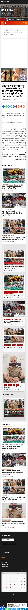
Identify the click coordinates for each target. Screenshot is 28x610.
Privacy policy (6, 552)
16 (24, 581)
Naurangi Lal (5, 99)
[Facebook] (3, 105)
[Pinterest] (16, 105)
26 (10, 587)
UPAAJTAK (8, 10)
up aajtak (12, 190)
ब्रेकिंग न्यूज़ (15, 184)
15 (21, 581)
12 (10, 581)
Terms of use (6, 547)
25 (6, 587)
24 (3, 587)
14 (17, 581)
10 (3, 581)
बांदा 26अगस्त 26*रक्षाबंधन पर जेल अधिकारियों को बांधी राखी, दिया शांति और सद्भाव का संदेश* (12, 213)
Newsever (18, 605)
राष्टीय (19, 184)
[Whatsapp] (6, 105)
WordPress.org (4, 566)
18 (6, 584)
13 (14, 581)
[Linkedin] (14, 105)
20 (14, 584)
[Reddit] (19, 105)
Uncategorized (5, 184)
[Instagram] (21, 105)
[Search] (24, 23)
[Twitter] (11, 105)
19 (10, 584)
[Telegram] (8, 105)
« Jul (13, 594)
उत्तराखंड (6, 209)
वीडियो (22, 184)
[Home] (2, 23)
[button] (5, 23)
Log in (2, 560)
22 (21, 584)
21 (17, 584)
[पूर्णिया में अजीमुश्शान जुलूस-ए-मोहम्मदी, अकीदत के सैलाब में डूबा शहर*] (14, 175)
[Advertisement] (14, 54)
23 (24, 584)
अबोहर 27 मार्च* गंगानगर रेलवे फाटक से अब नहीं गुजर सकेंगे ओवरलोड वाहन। (7, 155)
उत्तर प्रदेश (3, 209)
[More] (24, 105)
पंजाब (5, 384)
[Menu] (5, 23)
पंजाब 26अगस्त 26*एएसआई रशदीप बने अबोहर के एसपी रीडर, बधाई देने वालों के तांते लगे (13, 413)
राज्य (17, 184)
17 (3, 584)
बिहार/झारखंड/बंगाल (11, 184)
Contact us (5, 550)
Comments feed (4, 564)
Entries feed (4, 562)
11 (6, 581)
